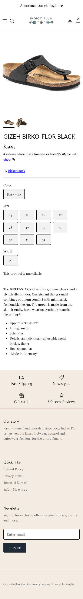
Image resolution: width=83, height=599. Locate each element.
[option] (41, 72)
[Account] (69, 21)
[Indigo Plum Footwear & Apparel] (41, 21)
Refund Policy (13, 469)
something (46, 5)
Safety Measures (15, 489)
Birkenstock (16, 170)
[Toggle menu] (4, 21)
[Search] (14, 21)
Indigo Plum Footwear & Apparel (31, 584)
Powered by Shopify (63, 584)
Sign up (15, 548)
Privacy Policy (13, 476)
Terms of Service (15, 482)
